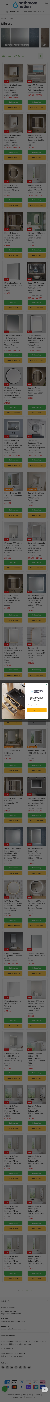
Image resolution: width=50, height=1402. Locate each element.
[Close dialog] (47, 684)
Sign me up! (36, 710)
